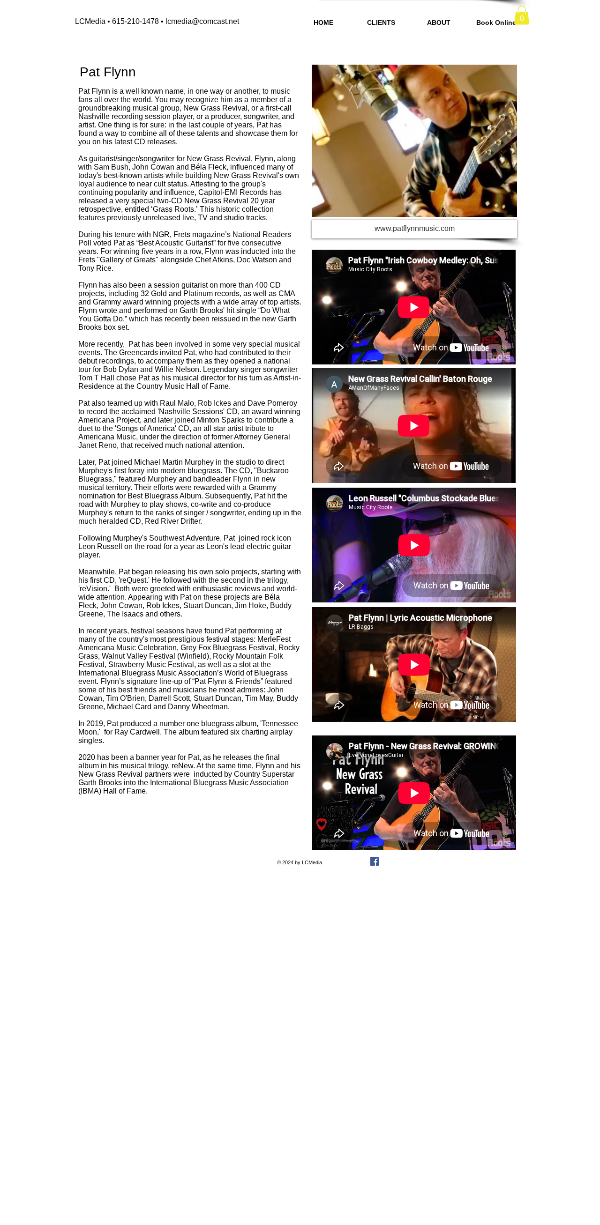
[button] (522, 15)
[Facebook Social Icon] (374, 861)
